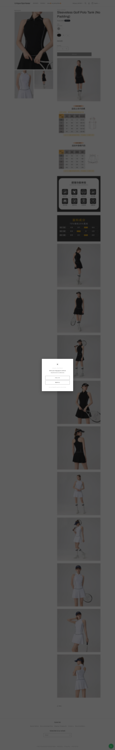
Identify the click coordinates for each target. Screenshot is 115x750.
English (57, 377)
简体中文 (57, 382)
